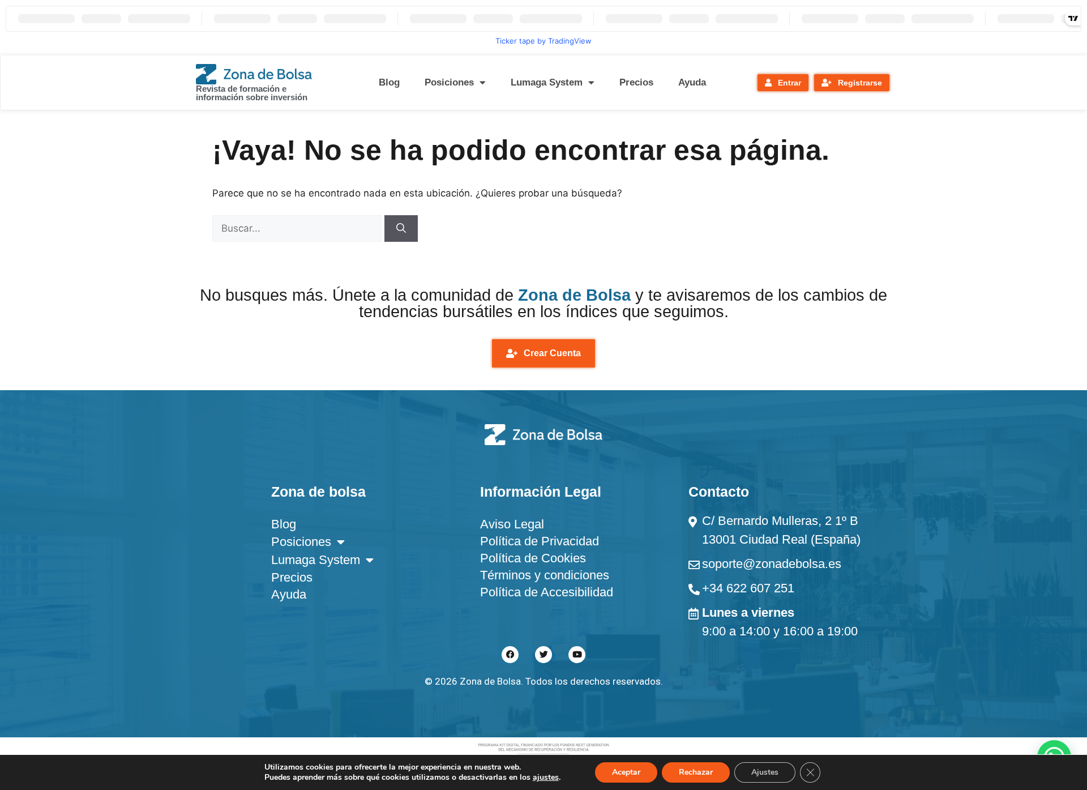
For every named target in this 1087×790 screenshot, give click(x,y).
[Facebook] (510, 654)
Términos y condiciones (544, 575)
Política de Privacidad (539, 541)
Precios (636, 82)
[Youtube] (576, 654)
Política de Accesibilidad (546, 592)
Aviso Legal (512, 524)
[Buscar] (401, 228)
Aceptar (626, 772)
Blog (389, 82)
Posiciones (449, 82)
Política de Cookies (533, 558)
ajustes (546, 777)
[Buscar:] (298, 228)
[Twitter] (543, 654)
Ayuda (692, 82)
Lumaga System (547, 82)
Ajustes (764, 772)
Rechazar (696, 772)
